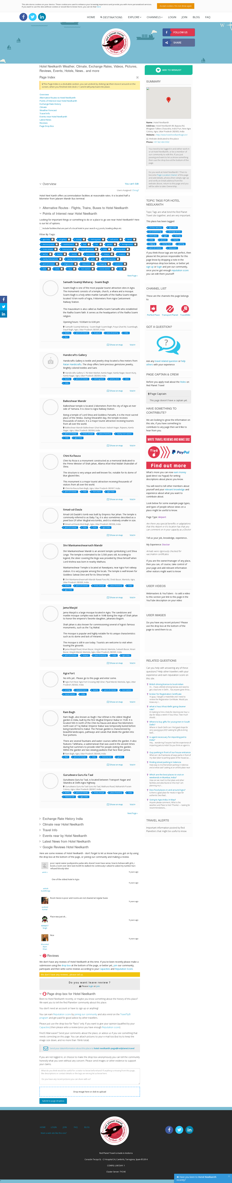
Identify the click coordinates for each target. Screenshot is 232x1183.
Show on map (116, 344)
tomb (57, 269)
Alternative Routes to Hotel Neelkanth (58, 97)
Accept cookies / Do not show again (176, 6)
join (115, 965)
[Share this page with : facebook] (3, 299)
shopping (102, 264)
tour (70, 269)
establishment (68, 244)
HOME (42, 1127)
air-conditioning (155, 231)
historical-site (67, 249)
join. (98, 986)
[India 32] (95, 165)
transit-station (104, 269)
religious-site (68, 264)
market (74, 254)
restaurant (86, 264)
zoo (120, 269)
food (84, 244)
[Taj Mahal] (48, 141)
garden (109, 244)
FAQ (207, 17)
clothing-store (96, 239)
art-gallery (62, 239)
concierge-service (174, 231)
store (44, 269)
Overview (44, 94)
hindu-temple (48, 249)
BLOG (86, 1127)
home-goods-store (87, 249)
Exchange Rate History (50, 104)
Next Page (132, 275)
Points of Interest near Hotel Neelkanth (58, 100)
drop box (66, 965)
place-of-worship (109, 259)
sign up (150, 266)
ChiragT (135, 190)
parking (181, 244)
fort (96, 244)
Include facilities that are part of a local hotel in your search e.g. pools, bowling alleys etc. (82, 228)
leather (45, 254)
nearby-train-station (74, 259)
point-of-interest (48, 264)
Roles (183, 381)
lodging (152, 244)
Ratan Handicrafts (72, 364)
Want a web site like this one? (54, 1133)
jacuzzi (163, 240)
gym (165, 236)
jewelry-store (120, 249)
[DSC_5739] (63, 141)
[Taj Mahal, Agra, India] (95, 141)
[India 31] (119, 141)
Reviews (44, 122)
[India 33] (79, 165)
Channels (154, 17)
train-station (85, 269)
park (92, 259)
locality (59, 254)
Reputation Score (124, 968)
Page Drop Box (47, 126)
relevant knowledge (175, 489)
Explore (133, 17)
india (105, 249)
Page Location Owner (167, 175)
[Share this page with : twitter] (3, 306)
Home (91, 17)
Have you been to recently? (196, 1178)
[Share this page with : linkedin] (3, 314)
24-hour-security (155, 227)
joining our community (85, 1014)
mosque (106, 254)
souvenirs (118, 264)
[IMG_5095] (119, 165)
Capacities (105, 968)
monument (90, 254)
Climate (43, 107)
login (91, 986)
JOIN (184, 17)
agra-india (46, 239)
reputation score (180, 270)
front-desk (153, 236)
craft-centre (114, 239)
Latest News (45, 119)
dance (129, 239)
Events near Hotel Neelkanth (53, 116)
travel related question (166, 361)
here (99, 7)
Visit (132, 344)
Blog (196, 17)
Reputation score (62, 1014)
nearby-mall (166, 244)
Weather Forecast (48, 110)
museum (122, 254)
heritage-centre (127, 244)
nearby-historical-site (50, 259)
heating (177, 236)
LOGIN (172, 17)
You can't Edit (132, 183)
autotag (78, 239)
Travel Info (45, 113)
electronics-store (48, 244)
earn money (180, 472)
